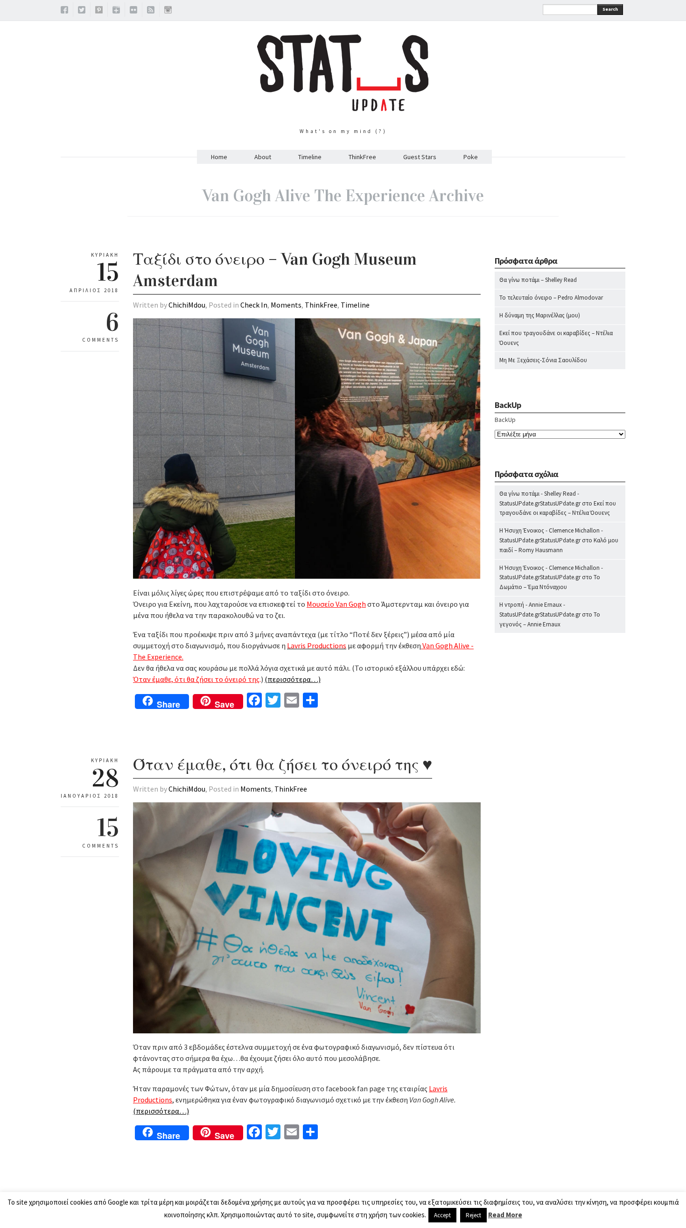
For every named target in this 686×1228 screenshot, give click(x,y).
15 (108, 827)
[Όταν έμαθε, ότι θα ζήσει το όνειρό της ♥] (307, 1031)
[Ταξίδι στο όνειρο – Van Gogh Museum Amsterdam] (307, 577)
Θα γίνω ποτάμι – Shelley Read (538, 280)
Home (219, 157)
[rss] (150, 11)
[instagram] (168, 11)
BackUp (505, 419)
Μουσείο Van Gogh (336, 604)
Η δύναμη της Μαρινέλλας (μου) (539, 315)
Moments (286, 304)
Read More (505, 1214)
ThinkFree (362, 157)
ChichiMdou (186, 304)
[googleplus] (116, 11)
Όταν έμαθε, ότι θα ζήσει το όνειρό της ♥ (282, 764)
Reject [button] (473, 1215)
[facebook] (64, 11)
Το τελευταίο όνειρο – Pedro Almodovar (551, 298)
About (262, 157)
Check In (253, 304)
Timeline (310, 157)
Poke (470, 157)
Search (610, 9)
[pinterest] (99, 11)
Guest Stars (419, 157)
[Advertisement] (560, 824)
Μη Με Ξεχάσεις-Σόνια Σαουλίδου (543, 360)
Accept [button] (442, 1215)
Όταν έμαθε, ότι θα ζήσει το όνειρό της (196, 679)
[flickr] (133, 11)
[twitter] (81, 11)
